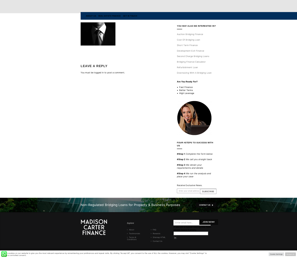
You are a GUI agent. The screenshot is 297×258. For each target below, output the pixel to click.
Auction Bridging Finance (190, 34)
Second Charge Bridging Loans (193, 56)
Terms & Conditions (132, 238)
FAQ (154, 230)
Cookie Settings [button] (276, 254)
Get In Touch (130, 16)
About (131, 230)
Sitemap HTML (159, 237)
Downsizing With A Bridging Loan (194, 73)
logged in (99, 72)
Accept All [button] (290, 254)
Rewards (156, 234)
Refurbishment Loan (187, 67)
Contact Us (205, 205)
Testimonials (134, 234)
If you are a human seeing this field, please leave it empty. (192, 228)
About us (91, 16)
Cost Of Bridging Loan (188, 40)
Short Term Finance (187, 45)
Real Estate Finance (109, 16)
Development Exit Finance (190, 51)
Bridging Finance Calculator (191, 62)
